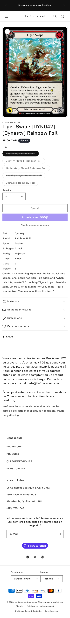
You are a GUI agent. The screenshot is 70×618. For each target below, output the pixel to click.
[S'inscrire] (59, 534)
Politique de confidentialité (28, 611)
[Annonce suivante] (64, 5)
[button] (6, 16)
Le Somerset (21, 602)
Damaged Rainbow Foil (22, 183)
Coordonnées (51, 611)
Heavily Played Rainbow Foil (25, 176)
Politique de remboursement (40, 606)
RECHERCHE (14, 446)
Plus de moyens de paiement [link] (35, 225)
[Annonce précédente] (6, 5)
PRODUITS (13, 454)
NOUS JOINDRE (16, 468)
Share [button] (9, 336)
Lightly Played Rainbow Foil (25, 161)
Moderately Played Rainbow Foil (28, 169)
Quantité (6, 190)
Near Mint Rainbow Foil (22, 154)
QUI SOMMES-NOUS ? (19, 461)
